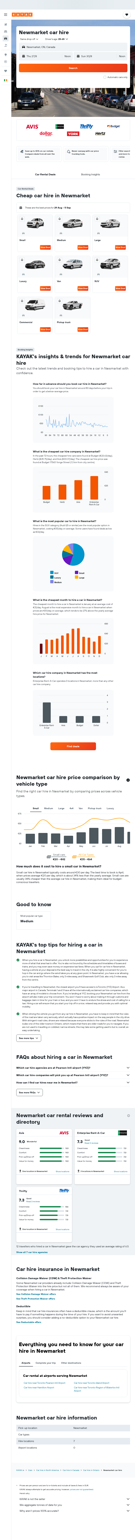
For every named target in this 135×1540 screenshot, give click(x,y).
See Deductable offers (28, 1322)
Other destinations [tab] (71, 1362)
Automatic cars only (117, 77)
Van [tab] (81, 808)
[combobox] (29, 39)
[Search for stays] (5, 31)
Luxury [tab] (110, 808)
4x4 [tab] (71, 808)
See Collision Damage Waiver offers (36, 1294)
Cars (30, 1470)
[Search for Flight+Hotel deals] (5, 45)
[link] (73, 746)
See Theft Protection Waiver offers (35, 1298)
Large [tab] (61, 808)
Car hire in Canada (71, 1470)
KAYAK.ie (20, 1470)
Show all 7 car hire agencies (32, 1252)
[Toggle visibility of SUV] (54, 573)
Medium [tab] (48, 808)
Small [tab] (36, 808)
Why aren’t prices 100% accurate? (39, 1510)
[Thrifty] (64, 1191)
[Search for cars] (5, 38)
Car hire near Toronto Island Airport (91, 1382)
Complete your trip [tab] (46, 1362)
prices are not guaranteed (81, 1489)
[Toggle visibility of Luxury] (55, 577)
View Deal (45, 247)
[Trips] (5, 71)
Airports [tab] (26, 1362)
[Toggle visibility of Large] (79, 577)
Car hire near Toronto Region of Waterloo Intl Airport (96, 1389)
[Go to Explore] (5, 54)
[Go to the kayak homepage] (22, 15)
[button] (5, 14)
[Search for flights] (5, 24)
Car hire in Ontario (91, 1470)
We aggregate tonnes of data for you (41, 1505)
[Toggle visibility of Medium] (56, 582)
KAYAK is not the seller (32, 1499)
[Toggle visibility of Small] (79, 573)
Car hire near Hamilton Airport (39, 1387)
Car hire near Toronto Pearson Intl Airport (44, 1382)
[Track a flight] (5, 61)
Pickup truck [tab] (94, 808)
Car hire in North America (47, 1470)
